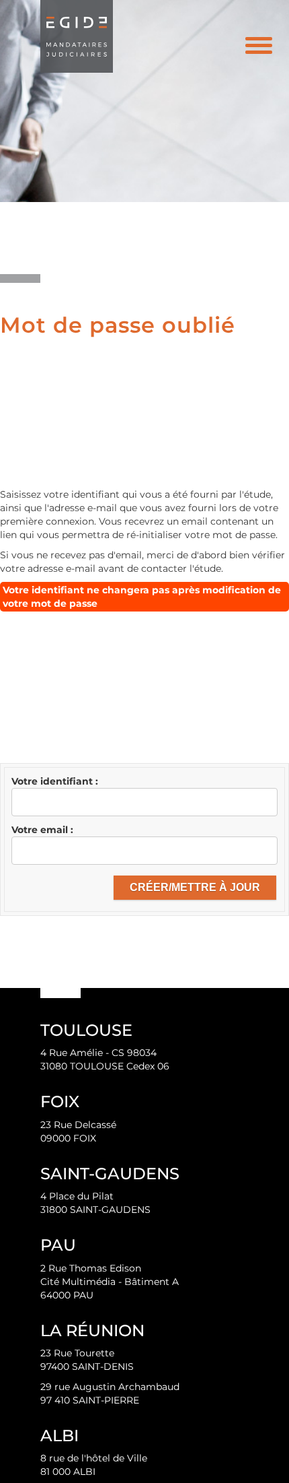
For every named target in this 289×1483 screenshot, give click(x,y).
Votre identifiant (53, 781)
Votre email (41, 830)
